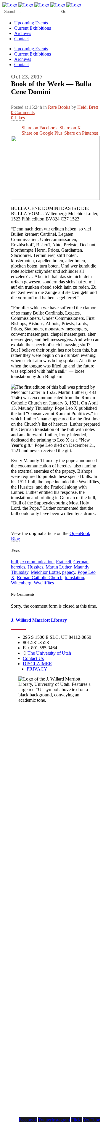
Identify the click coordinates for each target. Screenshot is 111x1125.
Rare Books (59, 107)
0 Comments (23, 112)
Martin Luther (58, 566)
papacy (68, 572)
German (81, 561)
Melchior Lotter (45, 572)
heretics (18, 566)
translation (74, 577)
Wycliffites (44, 582)
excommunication (37, 561)
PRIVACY (37, 668)
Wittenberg (21, 582)
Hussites (35, 566)
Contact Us (33, 658)
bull (14, 561)
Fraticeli (63, 561)
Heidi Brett (87, 107)
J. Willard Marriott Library (39, 620)
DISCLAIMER (37, 663)
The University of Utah (49, 653)
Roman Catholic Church (39, 577)
